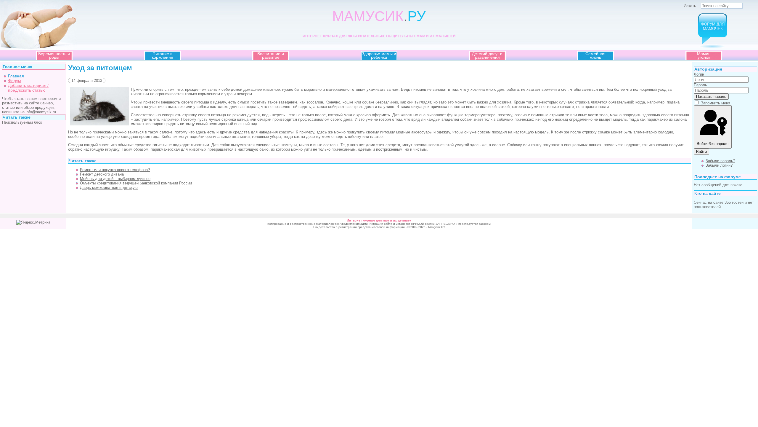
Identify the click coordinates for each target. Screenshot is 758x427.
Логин (699, 74)
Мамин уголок (704, 55)
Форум (14, 80)
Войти (701, 151)
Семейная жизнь (595, 55)
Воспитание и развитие (270, 55)
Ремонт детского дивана (102, 174)
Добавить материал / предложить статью (28, 88)
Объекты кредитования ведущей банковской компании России (136, 183)
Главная (16, 76)
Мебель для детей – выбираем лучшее (115, 178)
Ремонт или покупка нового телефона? (115, 170)
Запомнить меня (715, 103)
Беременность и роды (54, 55)
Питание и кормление (162, 55)
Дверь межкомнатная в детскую (109, 187)
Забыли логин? (719, 165)
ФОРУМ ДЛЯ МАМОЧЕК (713, 26)
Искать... (692, 6)
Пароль (700, 85)
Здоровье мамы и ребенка (379, 55)
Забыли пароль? (720, 161)
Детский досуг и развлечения (487, 55)
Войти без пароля (712, 143)
